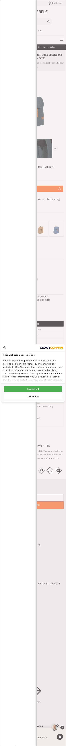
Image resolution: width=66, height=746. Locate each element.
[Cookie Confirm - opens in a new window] (51, 348)
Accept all (33, 389)
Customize (33, 396)
